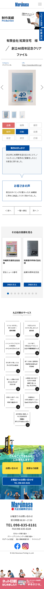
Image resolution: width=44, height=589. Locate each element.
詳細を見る (11, 284)
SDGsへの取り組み (20, 533)
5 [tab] (22, 293)
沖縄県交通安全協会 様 (12, 261)
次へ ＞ (36, 210)
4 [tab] (18, 293)
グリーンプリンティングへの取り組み (20, 536)
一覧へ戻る (22, 210)
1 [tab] (8, 293)
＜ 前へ (8, 210)
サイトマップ (36, 539)
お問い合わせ (12, 468)
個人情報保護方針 (22, 539)
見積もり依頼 (32, 468)
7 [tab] (29, 293)
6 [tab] (25, 293)
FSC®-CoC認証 (7, 539)
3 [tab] (15, 293)
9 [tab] (36, 293)
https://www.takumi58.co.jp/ (32, 65)
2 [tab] (11, 293)
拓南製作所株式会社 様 (33, 261)
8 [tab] (32, 293)
